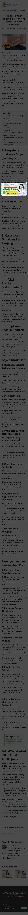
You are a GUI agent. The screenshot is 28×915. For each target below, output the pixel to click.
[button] (14, 457)
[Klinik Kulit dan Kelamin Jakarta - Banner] (14, 189)
